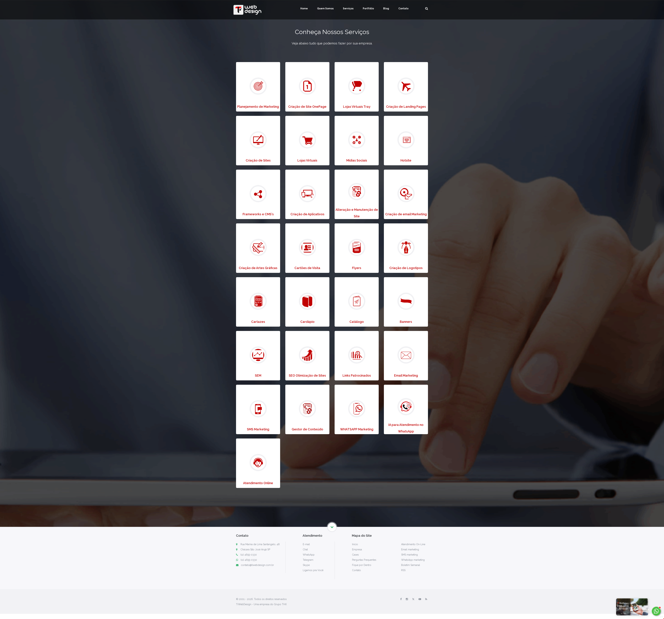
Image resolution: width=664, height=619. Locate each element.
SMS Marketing (258, 429)
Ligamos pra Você (313, 570)
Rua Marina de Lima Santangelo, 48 (260, 544)
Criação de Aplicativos (307, 214)
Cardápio (307, 322)
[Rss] (426, 599)
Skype (306, 565)
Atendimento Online (258, 483)
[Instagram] (407, 599)
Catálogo (356, 322)
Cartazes (258, 322)
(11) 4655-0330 (248, 554)
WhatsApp (309, 554)
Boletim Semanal (410, 565)
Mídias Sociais (356, 160)
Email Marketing (406, 375)
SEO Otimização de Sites (307, 375)
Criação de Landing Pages (406, 106)
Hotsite (405, 160)
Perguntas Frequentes (364, 559)
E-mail (306, 544)
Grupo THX (280, 604)
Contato (403, 8)
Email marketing (410, 549)
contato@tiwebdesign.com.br (257, 565)
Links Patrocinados (357, 375)
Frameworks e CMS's (258, 214)
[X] (413, 599)
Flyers (356, 268)
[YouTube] (420, 599)
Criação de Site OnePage (307, 106)
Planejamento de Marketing (258, 106)
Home (304, 8)
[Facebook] (401, 599)
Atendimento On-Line (413, 544)
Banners (406, 322)
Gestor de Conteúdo (307, 429)
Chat (305, 549)
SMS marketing (409, 554)
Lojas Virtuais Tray (356, 106)
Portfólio (368, 8)
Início (355, 544)
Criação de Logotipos (406, 268)
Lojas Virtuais (307, 160)
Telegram (308, 559)
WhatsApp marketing (413, 559)
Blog (386, 8)
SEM (258, 375)
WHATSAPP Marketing (356, 429)
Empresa (357, 549)
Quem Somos (325, 8)
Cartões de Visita (307, 268)
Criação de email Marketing (406, 214)
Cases (355, 554)
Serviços (348, 8)
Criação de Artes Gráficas (258, 268)
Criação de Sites (258, 160)
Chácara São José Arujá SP (255, 549)
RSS (403, 570)
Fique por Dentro (361, 565)
